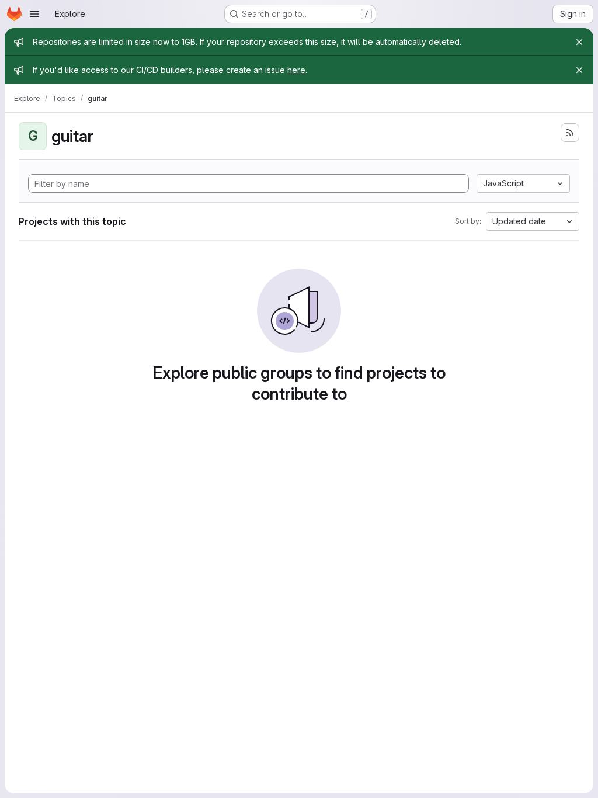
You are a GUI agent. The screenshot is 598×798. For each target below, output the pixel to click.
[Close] (579, 42)
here (296, 70)
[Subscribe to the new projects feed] (570, 132)
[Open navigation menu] (34, 14)
